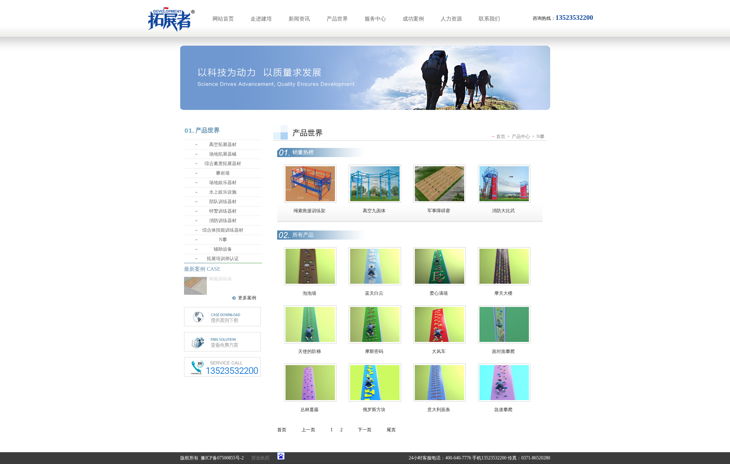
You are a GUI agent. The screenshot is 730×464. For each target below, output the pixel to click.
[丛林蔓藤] (310, 367)
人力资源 (451, 19)
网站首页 (223, 19)
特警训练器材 (222, 211)
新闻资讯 (299, 19)
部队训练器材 (222, 201)
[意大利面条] (439, 367)
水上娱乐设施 (222, 192)
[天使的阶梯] (310, 309)
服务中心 (375, 19)
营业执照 (260, 458)
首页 (500, 136)
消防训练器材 (222, 220)
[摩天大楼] (504, 251)
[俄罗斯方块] (375, 367)
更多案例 (247, 297)
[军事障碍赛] (439, 169)
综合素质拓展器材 (223, 163)
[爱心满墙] (439, 251)
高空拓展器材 (222, 144)
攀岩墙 (223, 173)
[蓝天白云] (375, 251)
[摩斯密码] (375, 309)
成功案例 (413, 19)
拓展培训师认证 (223, 258)
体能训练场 (220, 278)
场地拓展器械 (222, 154)
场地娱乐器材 (222, 182)
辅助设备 (223, 249)
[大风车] (439, 309)
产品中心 (521, 136)
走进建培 (261, 19)
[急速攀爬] (504, 367)
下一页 (364, 429)
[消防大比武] (504, 169)
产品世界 (337, 19)
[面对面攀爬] (504, 309)
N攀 (223, 239)
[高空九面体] (375, 169)
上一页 (308, 429)
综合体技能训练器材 (222, 230)
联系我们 (489, 19)
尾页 (391, 429)
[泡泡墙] (310, 251)
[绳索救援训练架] (310, 169)
